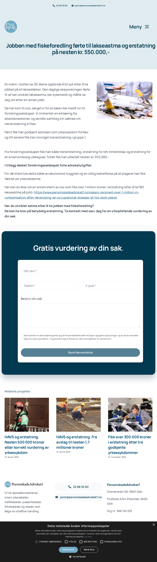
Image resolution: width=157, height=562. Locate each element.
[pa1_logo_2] (11, 22)
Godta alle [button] (68, 549)
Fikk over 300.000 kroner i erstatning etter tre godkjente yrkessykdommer (130, 415)
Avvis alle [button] (89, 549)
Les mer (88, 536)
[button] (78, 556)
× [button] (153, 525)
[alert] (78, 541)
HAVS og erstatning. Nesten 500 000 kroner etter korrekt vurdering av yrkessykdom (27, 415)
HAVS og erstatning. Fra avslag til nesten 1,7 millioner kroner (78, 415)
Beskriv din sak (31, 299)
